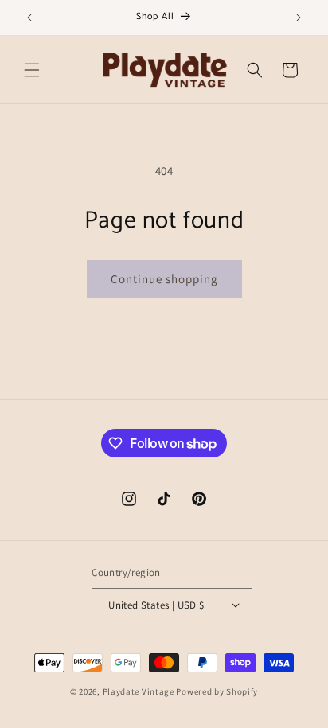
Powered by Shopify (217, 691)
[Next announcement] (298, 17)
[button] (31, 70)
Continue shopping (164, 278)
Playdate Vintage (140, 691)
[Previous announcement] (29, 17)
